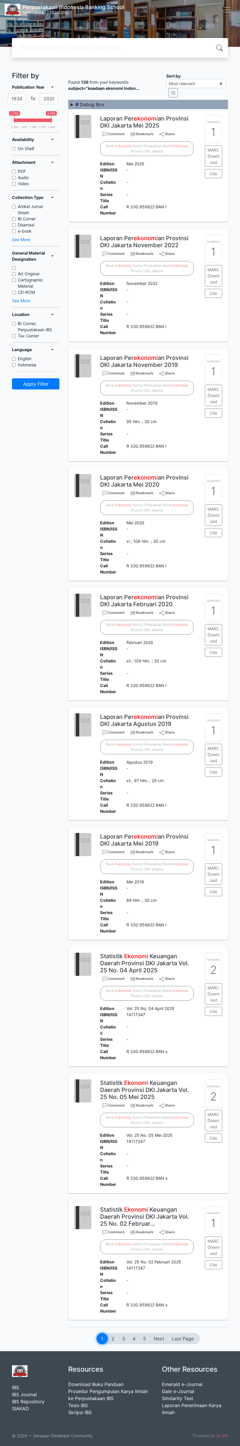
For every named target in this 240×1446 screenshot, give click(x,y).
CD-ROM (26, 292)
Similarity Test (177, 1398)
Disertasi (26, 224)
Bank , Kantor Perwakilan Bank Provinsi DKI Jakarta (147, 148)
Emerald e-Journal (182, 1384)
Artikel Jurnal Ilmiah (30, 209)
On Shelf (26, 148)
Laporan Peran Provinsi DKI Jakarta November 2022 (144, 242)
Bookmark (144, 134)
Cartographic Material (30, 282)
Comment (116, 134)
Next (159, 1339)
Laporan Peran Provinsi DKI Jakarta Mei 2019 (144, 840)
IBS (15, 1387)
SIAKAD (20, 1408)
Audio (23, 177)
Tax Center (28, 335)
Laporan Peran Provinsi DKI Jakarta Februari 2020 (144, 601)
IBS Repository (28, 1401)
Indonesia (27, 364)
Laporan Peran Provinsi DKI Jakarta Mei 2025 (144, 122)
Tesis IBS (78, 1405)
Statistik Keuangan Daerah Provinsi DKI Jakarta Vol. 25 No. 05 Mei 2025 (144, 1089)
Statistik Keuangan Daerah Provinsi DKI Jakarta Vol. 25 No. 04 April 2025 (144, 963)
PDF (22, 171)
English (24, 358)
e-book (25, 231)
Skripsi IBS (80, 1412)
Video (23, 183)
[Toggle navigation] (227, 10)
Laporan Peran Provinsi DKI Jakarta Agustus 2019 (144, 720)
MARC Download (213, 156)
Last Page (183, 1339)
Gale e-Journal (178, 1391)
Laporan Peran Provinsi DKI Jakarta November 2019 (144, 361)
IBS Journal (24, 1394)
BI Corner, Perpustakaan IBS (35, 326)
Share (169, 134)
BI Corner (27, 218)
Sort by (173, 75)
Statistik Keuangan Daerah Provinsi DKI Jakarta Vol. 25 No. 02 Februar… (144, 1216)
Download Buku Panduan (96, 1384)
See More (21, 239)
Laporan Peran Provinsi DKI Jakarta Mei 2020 (144, 481)
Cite (213, 173)
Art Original (28, 273)
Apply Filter (36, 384)
